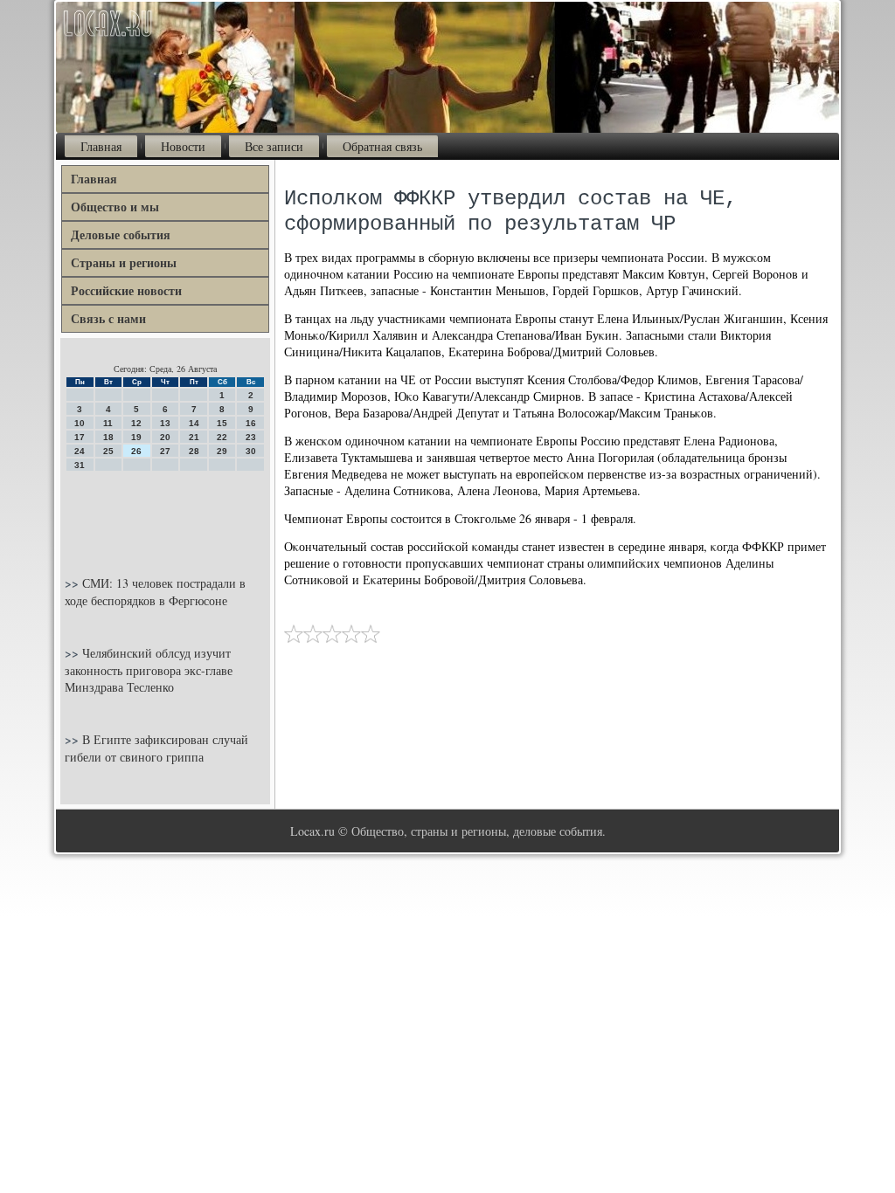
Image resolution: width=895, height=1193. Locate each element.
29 (222, 451)
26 (136, 451)
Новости (183, 146)
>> (73, 583)
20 (165, 437)
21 (194, 437)
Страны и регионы (124, 262)
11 (108, 423)
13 (165, 423)
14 (194, 423)
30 (251, 451)
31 (79, 465)
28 (194, 451)
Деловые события (120, 234)
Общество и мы (115, 206)
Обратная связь (382, 146)
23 (251, 437)
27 (165, 451)
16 (251, 423)
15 (222, 423)
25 (108, 451)
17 (79, 437)
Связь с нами (108, 318)
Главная (100, 146)
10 (79, 423)
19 (136, 437)
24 (79, 451)
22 (222, 437)
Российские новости (126, 290)
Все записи (274, 146)
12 (136, 423)
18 (108, 437)
